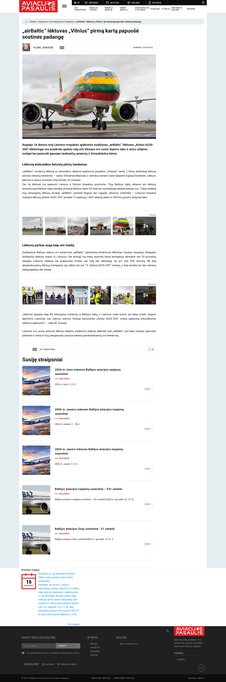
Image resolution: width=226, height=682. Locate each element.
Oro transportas (80, 9)
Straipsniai (43, 22)
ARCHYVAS (114, 3)
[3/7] (77, 226)
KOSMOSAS (155, 9)
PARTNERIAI (93, 3)
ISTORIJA (165, 9)
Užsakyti (62, 646)
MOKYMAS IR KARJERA (177, 9)
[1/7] (32, 226)
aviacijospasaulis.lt (128, 644)
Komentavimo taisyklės (124, 678)
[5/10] (123, 295)
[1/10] (32, 295)
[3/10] (77, 295)
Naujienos (69, 22)
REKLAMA (135, 3)
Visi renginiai (73, 624)
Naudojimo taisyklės (101, 678)
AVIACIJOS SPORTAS (93, 9)
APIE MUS (94, 644)
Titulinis (33, 22)
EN (78, 3)
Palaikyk (94, 655)
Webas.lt (201, 678)
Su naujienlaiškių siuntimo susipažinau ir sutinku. (53, 653)
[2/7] (55, 226)
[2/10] (55, 295)
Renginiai (191, 9)
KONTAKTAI (156, 3)
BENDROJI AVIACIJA (109, 9)
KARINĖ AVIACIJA (123, 9)
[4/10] (100, 295)
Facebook (50, 664)
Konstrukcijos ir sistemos (142, 9)
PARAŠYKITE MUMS (69, 664)
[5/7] (123, 226)
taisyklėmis (55, 653)
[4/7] (100, 226)
